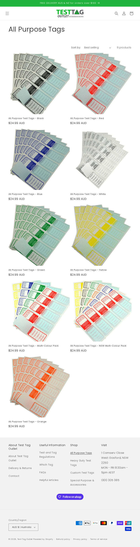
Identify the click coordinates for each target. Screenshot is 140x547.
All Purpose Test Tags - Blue (26, 194)
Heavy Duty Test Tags (80, 463)
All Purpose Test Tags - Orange (28, 421)
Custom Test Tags (82, 472)
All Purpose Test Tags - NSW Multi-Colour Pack (98, 345)
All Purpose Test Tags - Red (87, 118)
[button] (7, 13)
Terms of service (98, 539)
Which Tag (46, 464)
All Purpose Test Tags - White (88, 194)
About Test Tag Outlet (18, 458)
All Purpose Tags (81, 453)
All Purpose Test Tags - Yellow (88, 270)
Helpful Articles (49, 480)
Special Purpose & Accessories (82, 482)
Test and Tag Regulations (48, 455)
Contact (14, 476)
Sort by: (76, 47)
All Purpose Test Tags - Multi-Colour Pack (34, 345)
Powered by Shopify (43, 539)
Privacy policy (80, 539)
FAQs (42, 472)
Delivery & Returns (20, 468)
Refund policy (63, 539)
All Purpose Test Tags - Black (26, 118)
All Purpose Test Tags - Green (27, 270)
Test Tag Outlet (25, 539)
